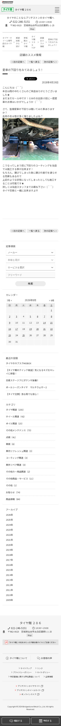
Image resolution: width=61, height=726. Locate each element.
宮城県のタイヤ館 (25, 42)
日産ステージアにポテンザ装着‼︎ (22, 380)
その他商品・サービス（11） (20, 478)
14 (44, 322)
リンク (40, 668)
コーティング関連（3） (17, 457)
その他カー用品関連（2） (18, 471)
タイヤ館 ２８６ (23, 9)
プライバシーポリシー (22, 672)
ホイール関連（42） (16, 416)
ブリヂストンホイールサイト (29, 690)
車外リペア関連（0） (16, 464)
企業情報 (49, 676)
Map (32, 29)
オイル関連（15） (15, 423)
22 (51, 329)
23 (9, 335)
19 (30, 329)
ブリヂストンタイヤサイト (29, 686)
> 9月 (51, 300)
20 (37, 329)
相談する (18, 720)
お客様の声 (46, 658)
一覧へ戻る (34, 61)
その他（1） (12, 485)
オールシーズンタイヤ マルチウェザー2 (26, 387)
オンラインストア (28, 694)
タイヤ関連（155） (15, 409)
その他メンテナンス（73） (19, 430)
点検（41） (11, 437)
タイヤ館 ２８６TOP (33, 42)
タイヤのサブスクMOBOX (18, 363)
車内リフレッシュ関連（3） (20, 451)
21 (44, 329)
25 (23, 335)
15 (51, 322)
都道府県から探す (18, 42)
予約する (47, 720)
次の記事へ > (50, 61)
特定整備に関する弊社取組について (25, 676)
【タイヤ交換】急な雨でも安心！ (22, 394)
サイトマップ (26, 668)
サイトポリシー (43, 672)
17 (16, 329)
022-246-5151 (21, 22)
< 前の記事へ (18, 61)
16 (9, 329)
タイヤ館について (18, 658)
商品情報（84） (14, 499)
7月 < (9, 300)
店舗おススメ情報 (42, 42)
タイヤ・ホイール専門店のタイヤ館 (7, 42)
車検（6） (11, 444)
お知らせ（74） (14, 492)
